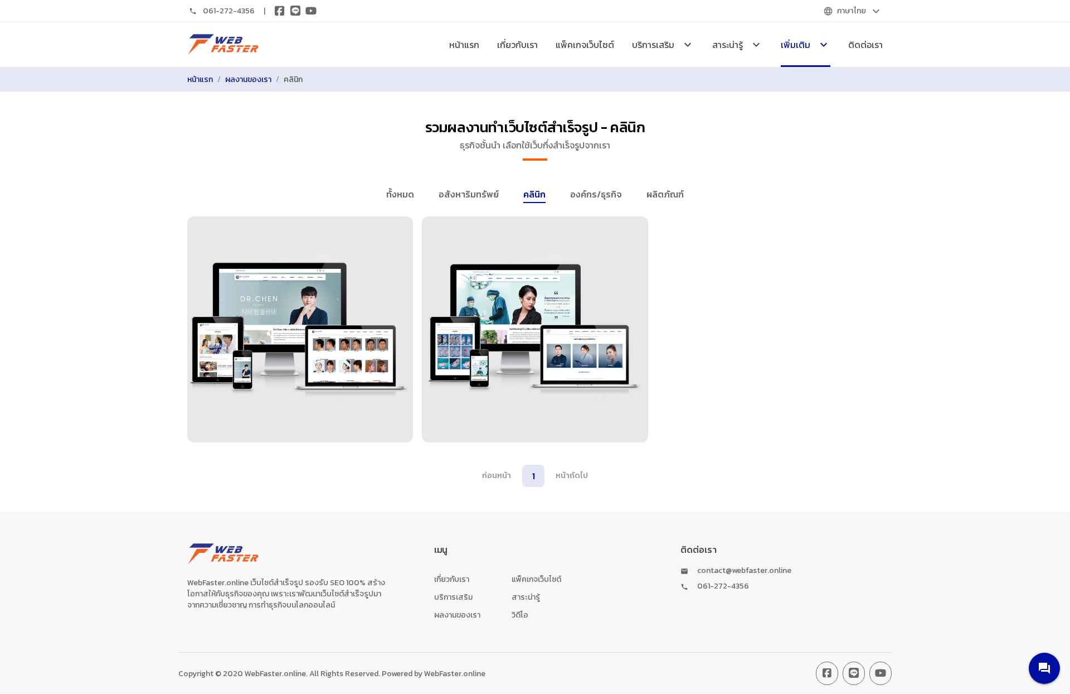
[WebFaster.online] (223, 44)
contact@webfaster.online (744, 570)
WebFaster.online (454, 673)
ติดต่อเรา (865, 44)
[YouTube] (311, 11)
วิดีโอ (520, 615)
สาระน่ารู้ (526, 597)
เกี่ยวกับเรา (517, 44)
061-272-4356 (229, 11)
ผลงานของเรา (248, 79)
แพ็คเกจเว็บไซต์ (585, 44)
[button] (1044, 668)
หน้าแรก (464, 44)
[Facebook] (279, 11)
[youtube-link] (880, 673)
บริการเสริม (453, 597)
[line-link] (854, 673)
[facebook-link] (827, 673)
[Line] (295, 11)
